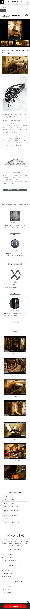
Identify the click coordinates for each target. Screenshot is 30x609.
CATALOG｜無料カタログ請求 (9, 560)
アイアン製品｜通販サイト (8, 592)
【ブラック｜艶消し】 (14, 506)
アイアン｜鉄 (15, 223)
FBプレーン (12, 510)
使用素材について (15, 234)
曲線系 (16, 515)
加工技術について (15, 293)
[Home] (2, 5)
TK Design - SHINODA (14, 522)
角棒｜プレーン (18, 510)
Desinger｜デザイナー (7, 576)
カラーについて (15, 322)
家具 (14, 499)
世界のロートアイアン (7, 589)
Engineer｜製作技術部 (7, 573)
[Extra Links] (2, 2)
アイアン (3, 10)
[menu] (28, 2)
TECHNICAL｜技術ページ (8, 586)
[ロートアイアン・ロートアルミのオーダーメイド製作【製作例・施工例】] (15, 2)
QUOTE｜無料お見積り (7, 557)
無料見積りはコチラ (14, 606)
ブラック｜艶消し (15, 310)
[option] (15, 30)
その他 (11, 499)
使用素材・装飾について (15, 264)
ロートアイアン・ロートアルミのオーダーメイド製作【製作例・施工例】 (15, 535)
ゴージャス (12, 515)
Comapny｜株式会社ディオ (8, 570)
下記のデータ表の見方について (15, 492)
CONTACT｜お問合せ (7, 554)
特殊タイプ (12, 503)
